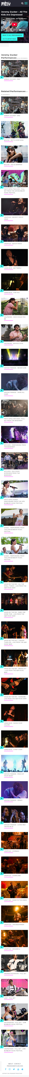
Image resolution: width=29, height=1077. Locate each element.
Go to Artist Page (9, 39)
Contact (17, 1064)
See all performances (22, 58)
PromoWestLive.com (15, 1066)
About (10, 1064)
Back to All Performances (12, 35)
